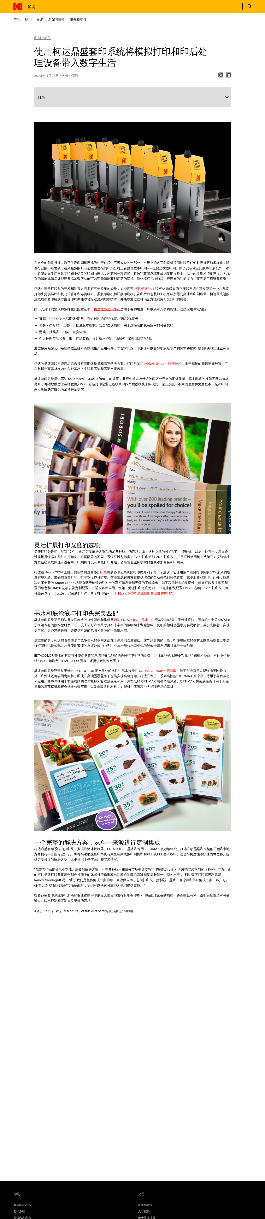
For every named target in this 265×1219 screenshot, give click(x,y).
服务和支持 (78, 19)
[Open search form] (250, 6)
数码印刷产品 (22, 1205)
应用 (28, 19)
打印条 (102, 572)
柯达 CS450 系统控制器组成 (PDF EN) (146, 593)
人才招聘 (144, 1211)
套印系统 (19, 1211)
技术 (40, 19)
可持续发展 (145, 1205)
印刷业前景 (42, 38)
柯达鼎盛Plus (144, 288)
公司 (141, 1193)
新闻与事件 (56, 19)
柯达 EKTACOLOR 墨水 (131, 619)
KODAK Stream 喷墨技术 (163, 363)
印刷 (31, 6)
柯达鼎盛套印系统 (107, 309)
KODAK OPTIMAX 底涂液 (157, 670)
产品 (16, 19)
